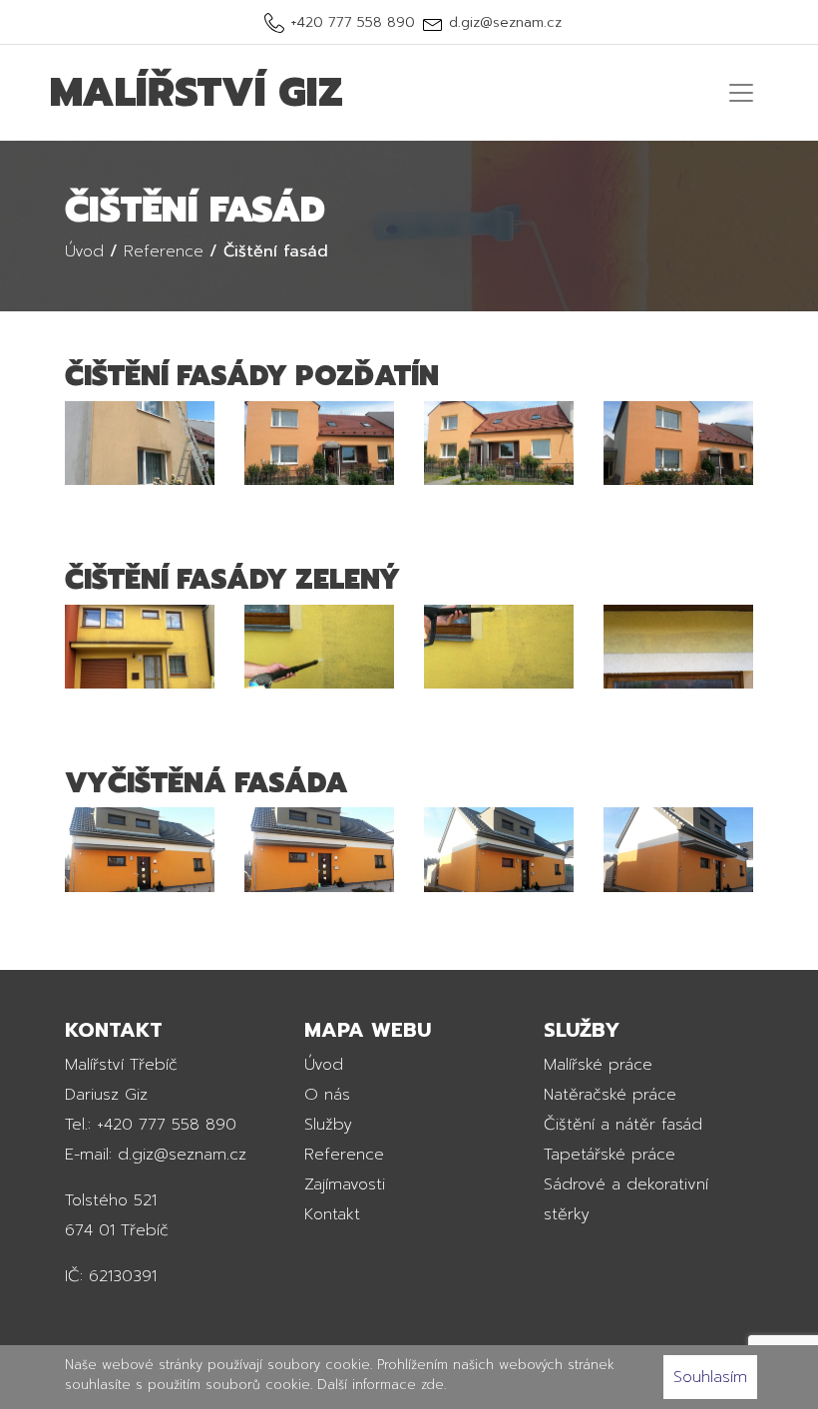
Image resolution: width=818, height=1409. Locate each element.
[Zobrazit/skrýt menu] (741, 93)
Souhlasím (710, 1377)
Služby (328, 1125)
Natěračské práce (610, 1095)
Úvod (323, 1065)
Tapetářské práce (609, 1155)
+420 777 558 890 (352, 22)
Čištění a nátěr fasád (623, 1125)
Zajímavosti (344, 1184)
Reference (344, 1155)
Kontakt (332, 1214)
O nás (327, 1095)
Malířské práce (598, 1065)
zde (432, 1384)
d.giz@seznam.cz (505, 22)
